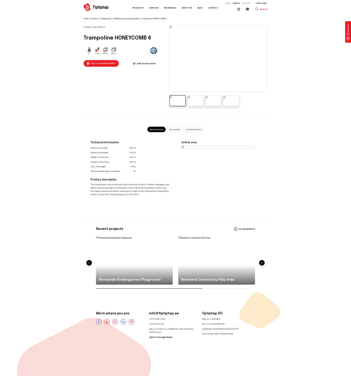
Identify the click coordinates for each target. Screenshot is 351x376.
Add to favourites (146, 63)
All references (247, 229)
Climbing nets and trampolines (126, 18)
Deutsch (246, 3)
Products (138, 8)
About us (187, 8)
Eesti (228, 3)
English (236, 3)
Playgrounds (105, 18)
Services (153, 8)
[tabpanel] (175, 173)
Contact (213, 8)
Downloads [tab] (174, 129)
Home (86, 18)
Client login (261, 3)
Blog (200, 8)
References (170, 8)
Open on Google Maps (161, 337)
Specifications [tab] (156, 129)
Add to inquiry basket (103, 63)
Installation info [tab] (193, 129)
